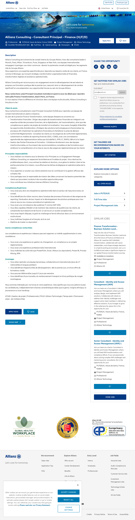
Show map (13, 322)
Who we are (69, 461)
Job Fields (45, 8)
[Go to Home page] (12, 2)
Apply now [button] (13, 312)
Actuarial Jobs (116, 461)
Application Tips (47, 466)
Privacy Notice (99, 514)
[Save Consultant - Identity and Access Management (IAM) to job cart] (110, 332)
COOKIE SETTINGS (68, 508)
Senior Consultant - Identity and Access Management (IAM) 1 (109, 342)
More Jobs (110, 397)
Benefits (67, 471)
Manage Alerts (110, 127)
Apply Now (107, 41)
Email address (98, 88)
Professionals (93, 471)
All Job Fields (115, 495)
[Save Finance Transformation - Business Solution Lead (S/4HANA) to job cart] (110, 273)
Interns (90, 461)
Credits (89, 514)
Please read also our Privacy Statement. (35, 505)
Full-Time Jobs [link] (100, 199)
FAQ (43, 471)
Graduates (91, 466)
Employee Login (122, 2)
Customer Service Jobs (119, 474)
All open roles (104, 184)
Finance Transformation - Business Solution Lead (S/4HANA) (106, 227)
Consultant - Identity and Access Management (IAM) (109, 283)
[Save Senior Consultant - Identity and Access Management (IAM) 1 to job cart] (110, 386)
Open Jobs (22, 8)
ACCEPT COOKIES (68, 492)
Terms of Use (112, 514)
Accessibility (124, 514)
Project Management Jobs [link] (106, 205)
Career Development (72, 466)
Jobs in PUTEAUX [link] (102, 193)
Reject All (69, 500)
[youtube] (82, 503)
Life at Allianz (69, 476)
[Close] (78, 485)
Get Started (110, 155)
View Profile (108, 2)
